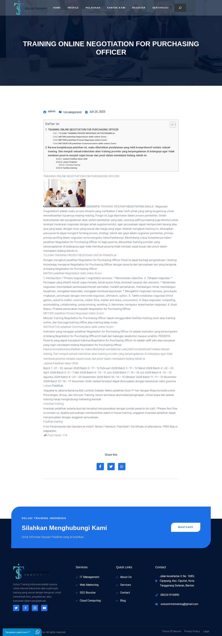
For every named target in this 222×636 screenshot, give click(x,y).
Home (57, 8)
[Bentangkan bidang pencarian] (180, 8)
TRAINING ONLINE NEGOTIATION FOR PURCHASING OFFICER (83, 129)
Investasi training (73, 165)
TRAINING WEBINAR (113, 206)
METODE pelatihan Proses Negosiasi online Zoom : (83, 140)
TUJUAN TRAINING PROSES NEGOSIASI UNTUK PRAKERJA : (87, 133)
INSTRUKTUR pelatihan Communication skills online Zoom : (87, 143)
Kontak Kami (116, 8)
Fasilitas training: (70, 168)
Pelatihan (93, 8)
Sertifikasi (160, 8)
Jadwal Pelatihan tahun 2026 (75, 159)
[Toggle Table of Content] (171, 125)
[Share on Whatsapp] (121, 466)
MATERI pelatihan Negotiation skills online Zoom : (82, 136)
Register (138, 8)
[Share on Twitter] (111, 466)
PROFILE (73, 8)
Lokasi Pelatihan (70, 162)
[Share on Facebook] (100, 466)
